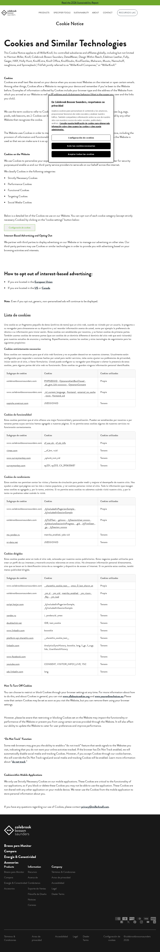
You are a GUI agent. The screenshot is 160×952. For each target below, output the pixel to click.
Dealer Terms (58, 894)
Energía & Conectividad (20, 856)
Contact (107, 12)
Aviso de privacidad (61, 877)
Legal (54, 888)
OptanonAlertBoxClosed (72, 381)
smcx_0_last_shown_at (82, 586)
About (95, 12)
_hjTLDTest (50, 520)
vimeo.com (12, 450)
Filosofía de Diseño (37, 894)
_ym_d (47, 593)
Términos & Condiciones (63, 872)
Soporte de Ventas (37, 888)
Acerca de (33, 877)
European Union (43, 282)
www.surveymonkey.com (19, 458)
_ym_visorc (85, 593)
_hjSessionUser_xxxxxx (78, 520)
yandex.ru (11, 615)
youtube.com (13, 664)
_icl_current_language (55, 392)
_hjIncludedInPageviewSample (59, 509)
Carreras (32, 905)
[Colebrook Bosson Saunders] (8, 12)
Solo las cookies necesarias (81, 145)
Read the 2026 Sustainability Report (80, 2)
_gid (78, 523)
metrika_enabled (70, 593)
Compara (10, 851)
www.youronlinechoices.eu (109, 696)
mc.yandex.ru (13, 534)
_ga (46, 527)
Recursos (32, 872)
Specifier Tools (62, 12)
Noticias (32, 899)
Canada (46, 288)
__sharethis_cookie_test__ (57, 586)
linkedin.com (13, 645)
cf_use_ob (49, 443)
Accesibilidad (58, 883)
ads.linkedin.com (15, 671)
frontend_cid (58, 396)
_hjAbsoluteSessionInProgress (59, 523)
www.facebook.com (16, 656)
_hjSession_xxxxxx (58, 527)
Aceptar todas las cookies (81, 154)
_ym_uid (56, 593)
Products (44, 12)
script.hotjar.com (15, 604)
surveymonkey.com (16, 465)
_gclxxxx (61, 520)
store (48, 396)
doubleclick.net (14, 623)
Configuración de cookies (19, 227)
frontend (71, 392)
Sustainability (81, 12)
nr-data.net (12, 542)
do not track (18, 762)
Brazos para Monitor (17, 845)
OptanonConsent (77, 384)
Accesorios (11, 862)
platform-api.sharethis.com (20, 638)
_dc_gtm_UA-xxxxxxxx (55, 384)
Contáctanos (34, 883)
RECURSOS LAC (127, 12)
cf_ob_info (61, 443)
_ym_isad (54, 597)
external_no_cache (86, 392)
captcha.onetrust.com (17, 403)
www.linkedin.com (16, 630)
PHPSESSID (51, 381)
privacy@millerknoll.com (95, 807)
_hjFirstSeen (88, 523)
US (36, 288)
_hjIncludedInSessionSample (58, 512)
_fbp (46, 597)
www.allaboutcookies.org (76, 696)
